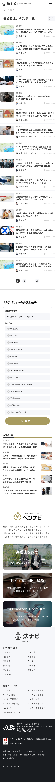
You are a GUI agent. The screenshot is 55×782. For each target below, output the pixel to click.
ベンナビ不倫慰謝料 (37, 708)
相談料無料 (15, 405)
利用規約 (41, 755)
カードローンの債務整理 (21, 384)
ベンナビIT (8, 708)
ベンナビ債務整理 (36, 690)
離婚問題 (7, 666)
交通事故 (7, 670)
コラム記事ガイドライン (33, 751)
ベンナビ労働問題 (11, 704)
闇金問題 (14, 363)
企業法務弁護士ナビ (12, 712)
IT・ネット (33, 661)
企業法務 (32, 670)
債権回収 (32, 657)
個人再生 (14, 335)
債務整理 (7, 661)
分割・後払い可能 (18, 412)
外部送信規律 (8, 758)
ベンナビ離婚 (34, 699)
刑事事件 (7, 657)
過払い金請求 (16, 349)
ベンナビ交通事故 (36, 695)
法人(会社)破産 (17, 370)
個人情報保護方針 (27, 755)
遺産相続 (7, 674)
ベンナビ (7, 690)
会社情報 (16, 751)
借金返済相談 (16, 391)
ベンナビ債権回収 (36, 704)
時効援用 (14, 356)
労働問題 (32, 652)
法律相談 (7, 652)
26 (37, 281)
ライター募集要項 (10, 755)
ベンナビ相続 (9, 695)
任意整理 (14, 329)
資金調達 (32, 666)
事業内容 (6, 751)
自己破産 (14, 342)
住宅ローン (15, 377)
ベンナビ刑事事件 (11, 699)
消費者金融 (15, 398)
